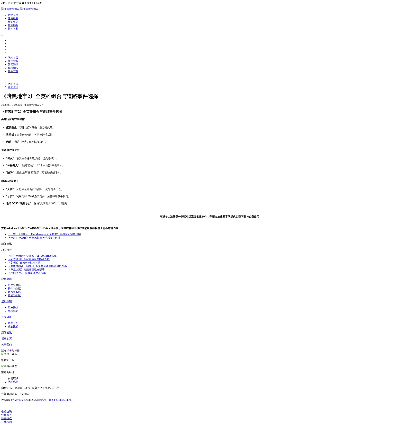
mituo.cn (41, 400)
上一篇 (44, 234)
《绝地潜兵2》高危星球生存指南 (27, 273)
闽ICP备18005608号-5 (61, 400)
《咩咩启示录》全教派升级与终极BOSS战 (32, 255)
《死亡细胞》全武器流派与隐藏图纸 (29, 259)
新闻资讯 (13, 87)
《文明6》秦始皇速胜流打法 (24, 262)
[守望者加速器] (10, 9)
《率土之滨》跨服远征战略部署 (26, 269)
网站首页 (13, 57)
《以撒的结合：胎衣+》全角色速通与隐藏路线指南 (37, 266)
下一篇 (34, 237)
